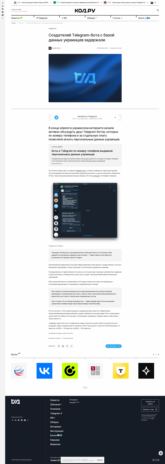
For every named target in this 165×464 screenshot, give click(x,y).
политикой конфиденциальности (148, 415)
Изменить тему (148, 409)
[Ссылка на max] (2, 9)
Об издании (73, 400)
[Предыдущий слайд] (153, 354)
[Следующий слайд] (158, 354)
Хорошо (99, 460)
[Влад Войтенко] (50, 48)
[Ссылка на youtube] (2, 15)
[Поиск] (158, 10)
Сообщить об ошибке (150, 403)
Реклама (73, 402)
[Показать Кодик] (161, 453)
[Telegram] (58, 346)
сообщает (96, 176)
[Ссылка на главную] (15, 401)
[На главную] (85, 11)
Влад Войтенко (56, 48)
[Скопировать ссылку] (71, 346)
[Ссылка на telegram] (2, 3)
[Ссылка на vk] (2, 6)
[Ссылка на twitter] (2, 18)
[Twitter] (67, 346)
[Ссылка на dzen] (2, 12)
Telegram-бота (80, 171)
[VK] (63, 346)
